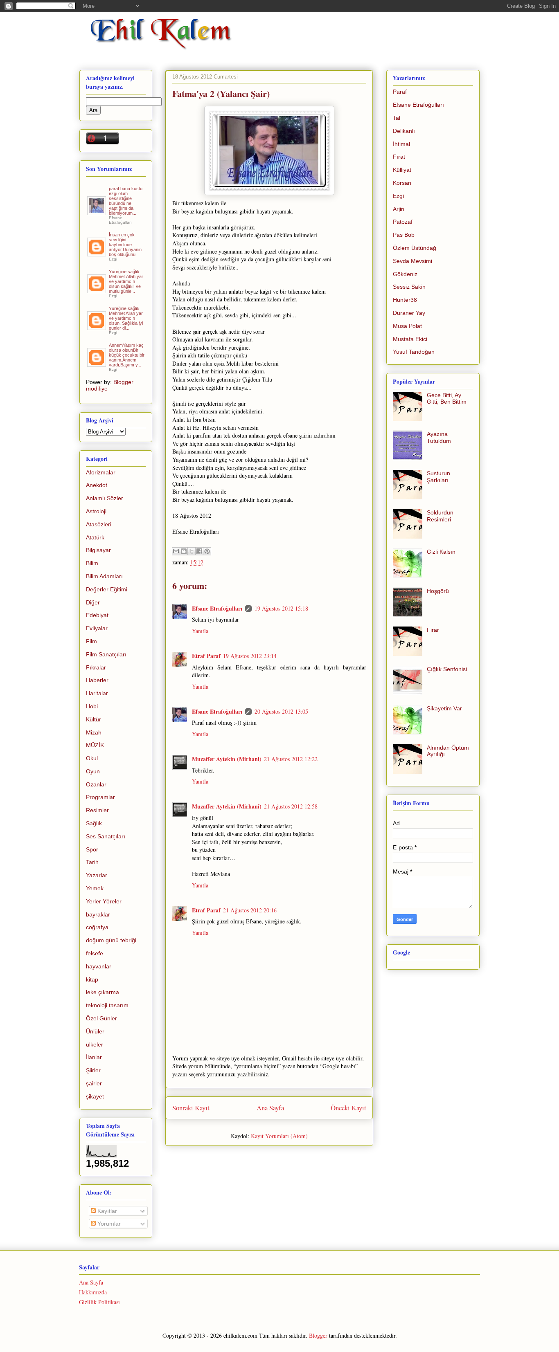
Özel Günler (101, 1018)
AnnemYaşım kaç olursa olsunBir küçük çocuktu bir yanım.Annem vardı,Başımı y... (126, 355)
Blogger (318, 1335)
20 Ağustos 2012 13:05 (281, 711)
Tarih (92, 862)
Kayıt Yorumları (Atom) (279, 1136)
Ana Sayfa (270, 1107)
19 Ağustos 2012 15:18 (281, 608)
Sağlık (94, 823)
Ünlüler (95, 1031)
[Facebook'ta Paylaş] (199, 551)
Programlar (100, 797)
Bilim (92, 563)
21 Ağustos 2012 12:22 (291, 759)
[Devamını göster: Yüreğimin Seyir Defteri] (97, 211)
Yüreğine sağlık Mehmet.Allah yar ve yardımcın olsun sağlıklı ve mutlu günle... (126, 281)
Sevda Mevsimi (412, 261)
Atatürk (95, 537)
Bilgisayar (98, 550)
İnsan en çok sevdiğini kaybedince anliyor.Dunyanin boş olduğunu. (125, 244)
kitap (92, 979)
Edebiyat (97, 615)
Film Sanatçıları (106, 654)
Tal (396, 118)
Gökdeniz (405, 274)
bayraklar (98, 914)
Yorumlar (108, 1223)
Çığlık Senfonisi (447, 669)
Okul (92, 758)
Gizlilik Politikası (99, 1302)
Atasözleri (98, 524)
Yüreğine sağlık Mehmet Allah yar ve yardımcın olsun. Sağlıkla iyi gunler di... (126, 318)
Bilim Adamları (104, 576)
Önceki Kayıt (348, 1107)
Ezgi (398, 196)
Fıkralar (96, 667)
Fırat (399, 156)
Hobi (92, 706)
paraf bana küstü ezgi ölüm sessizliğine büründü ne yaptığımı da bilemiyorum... (125, 201)
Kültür (93, 719)
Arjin (398, 209)
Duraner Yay (409, 313)
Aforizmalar (100, 472)
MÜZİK (95, 745)
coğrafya (97, 927)
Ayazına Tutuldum (439, 437)
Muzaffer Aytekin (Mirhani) (226, 759)
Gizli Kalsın (441, 551)
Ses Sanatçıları (105, 836)
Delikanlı (404, 131)
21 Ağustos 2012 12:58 (291, 806)
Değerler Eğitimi (106, 589)
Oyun (93, 771)
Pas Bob (404, 234)
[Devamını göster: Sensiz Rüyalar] (97, 289)
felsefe (94, 953)
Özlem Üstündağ (414, 248)
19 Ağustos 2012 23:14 (250, 656)
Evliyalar (97, 628)
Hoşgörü (438, 591)
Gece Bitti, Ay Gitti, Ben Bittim (447, 398)
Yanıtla (200, 631)
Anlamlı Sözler (104, 498)
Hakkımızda (93, 1292)
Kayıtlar (106, 1211)
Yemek (95, 888)
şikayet (95, 1096)
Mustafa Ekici (410, 339)
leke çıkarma (102, 992)
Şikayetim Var (444, 708)
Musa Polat (407, 326)
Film (91, 641)
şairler (94, 1083)
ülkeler (94, 1044)
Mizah (93, 732)
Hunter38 (405, 299)
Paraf (400, 91)
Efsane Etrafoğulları (217, 608)
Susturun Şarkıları (438, 476)
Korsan (402, 183)
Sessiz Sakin (409, 286)
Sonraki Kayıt (191, 1107)
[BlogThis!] (184, 551)
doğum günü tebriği (111, 940)
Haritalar (97, 693)
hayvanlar (98, 966)
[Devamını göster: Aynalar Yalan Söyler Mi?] (97, 253)
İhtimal (401, 144)
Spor (92, 849)
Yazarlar (96, 875)
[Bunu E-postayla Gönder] (176, 551)
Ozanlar (96, 784)
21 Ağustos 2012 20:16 (250, 910)
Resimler (97, 810)
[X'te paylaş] (191, 551)
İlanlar (94, 1057)
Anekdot (96, 485)
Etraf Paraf (206, 655)
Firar (433, 630)
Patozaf (402, 221)
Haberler (97, 680)
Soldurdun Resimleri (440, 516)
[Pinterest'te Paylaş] (207, 551)
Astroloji (96, 511)
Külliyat (402, 169)
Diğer (93, 602)
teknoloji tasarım (107, 1005)
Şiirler (93, 1070)
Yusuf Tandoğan (414, 351)
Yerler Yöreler (104, 901)
